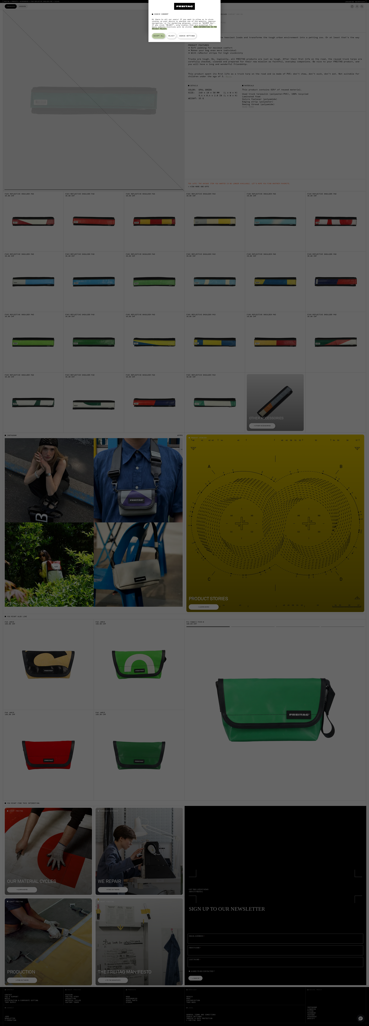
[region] (184, 21)
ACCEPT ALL (158, 36)
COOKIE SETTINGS (187, 36)
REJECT (171, 36)
